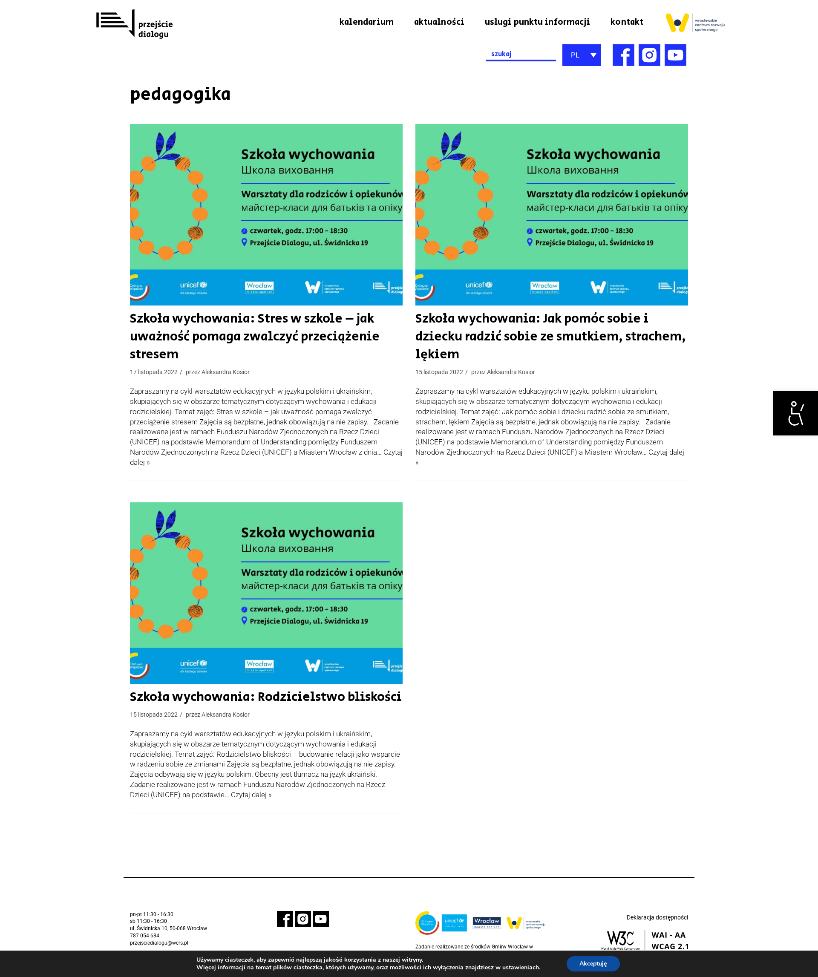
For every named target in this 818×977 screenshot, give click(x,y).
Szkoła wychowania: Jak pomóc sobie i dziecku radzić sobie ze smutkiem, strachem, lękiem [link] (550, 336)
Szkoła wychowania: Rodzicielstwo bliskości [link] (266, 697)
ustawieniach (520, 967)
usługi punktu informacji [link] (537, 22)
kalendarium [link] (367, 22)
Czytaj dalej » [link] (251, 794)
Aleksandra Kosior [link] (226, 372)
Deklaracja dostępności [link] (657, 917)
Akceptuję (593, 964)
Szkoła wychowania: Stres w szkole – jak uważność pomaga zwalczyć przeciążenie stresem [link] (255, 336)
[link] (795, 413)
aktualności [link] (439, 22)
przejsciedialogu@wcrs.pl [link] (159, 943)
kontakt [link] (627, 22)
